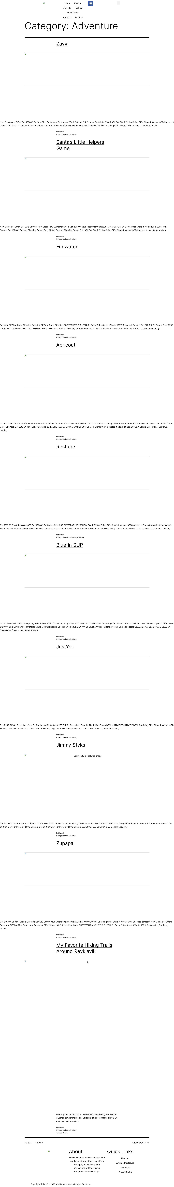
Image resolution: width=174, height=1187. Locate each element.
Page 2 (39, 1142)
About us (67, 17)
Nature (65, 1133)
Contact (79, 17)
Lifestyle (67, 8)
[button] (118, 3)
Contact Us (125, 1167)
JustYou (65, 647)
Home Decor (73, 12)
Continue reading (150, 125)
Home (67, 3)
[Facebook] (90, 3)
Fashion (78, 8)
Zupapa (64, 843)
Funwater (67, 247)
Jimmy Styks (70, 745)
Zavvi (62, 44)
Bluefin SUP (69, 545)
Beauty (77, 3)
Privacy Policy (125, 1172)
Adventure (72, 134)
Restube (65, 447)
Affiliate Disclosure (125, 1163)
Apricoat (65, 345)
